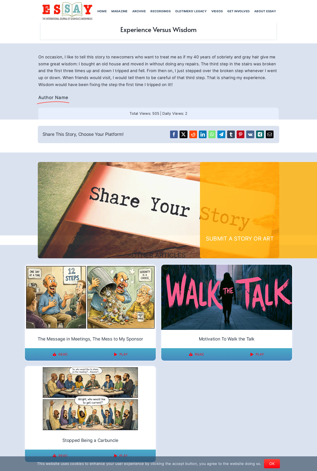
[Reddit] (193, 134)
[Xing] (260, 134)
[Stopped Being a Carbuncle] (90, 368)
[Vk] (250, 134)
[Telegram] (221, 134)
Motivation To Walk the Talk (226, 339)
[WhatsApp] (211, 134)
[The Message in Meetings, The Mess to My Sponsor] (90, 267)
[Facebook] (174, 134)
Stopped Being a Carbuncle (90, 440)
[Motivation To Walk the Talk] (226, 267)
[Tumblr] (231, 134)
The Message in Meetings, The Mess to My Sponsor (90, 339)
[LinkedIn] (202, 134)
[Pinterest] (240, 134)
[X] (183, 134)
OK (272, 463)
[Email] (269, 134)
